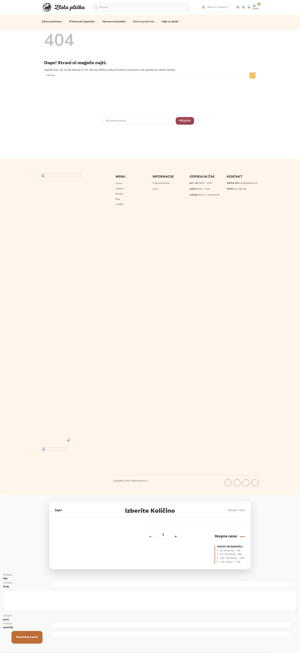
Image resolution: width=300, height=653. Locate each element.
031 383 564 (240, 189)
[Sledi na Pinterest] (255, 482)
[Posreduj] (252, 75)
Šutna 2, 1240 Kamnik (208, 195)
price (6, 619)
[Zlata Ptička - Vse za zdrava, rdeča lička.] (64, 7)
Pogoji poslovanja (161, 183)
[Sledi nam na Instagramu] (237, 482)
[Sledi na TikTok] (246, 482)
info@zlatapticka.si (248, 183)
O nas (155, 189)
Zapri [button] (58, 510)
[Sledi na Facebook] (227, 482)
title (5, 578)
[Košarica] (256, 7)
